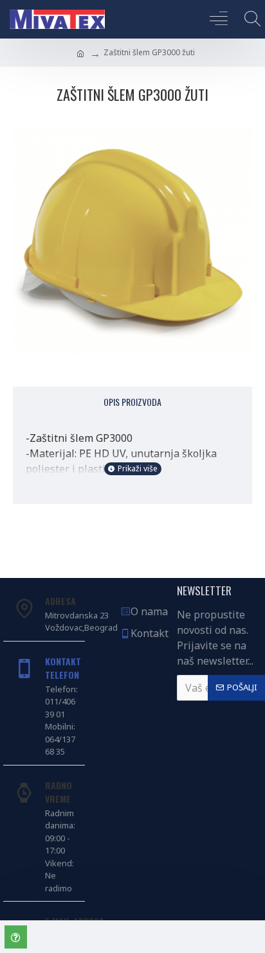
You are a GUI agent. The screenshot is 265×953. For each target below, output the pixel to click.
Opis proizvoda (132, 401)
